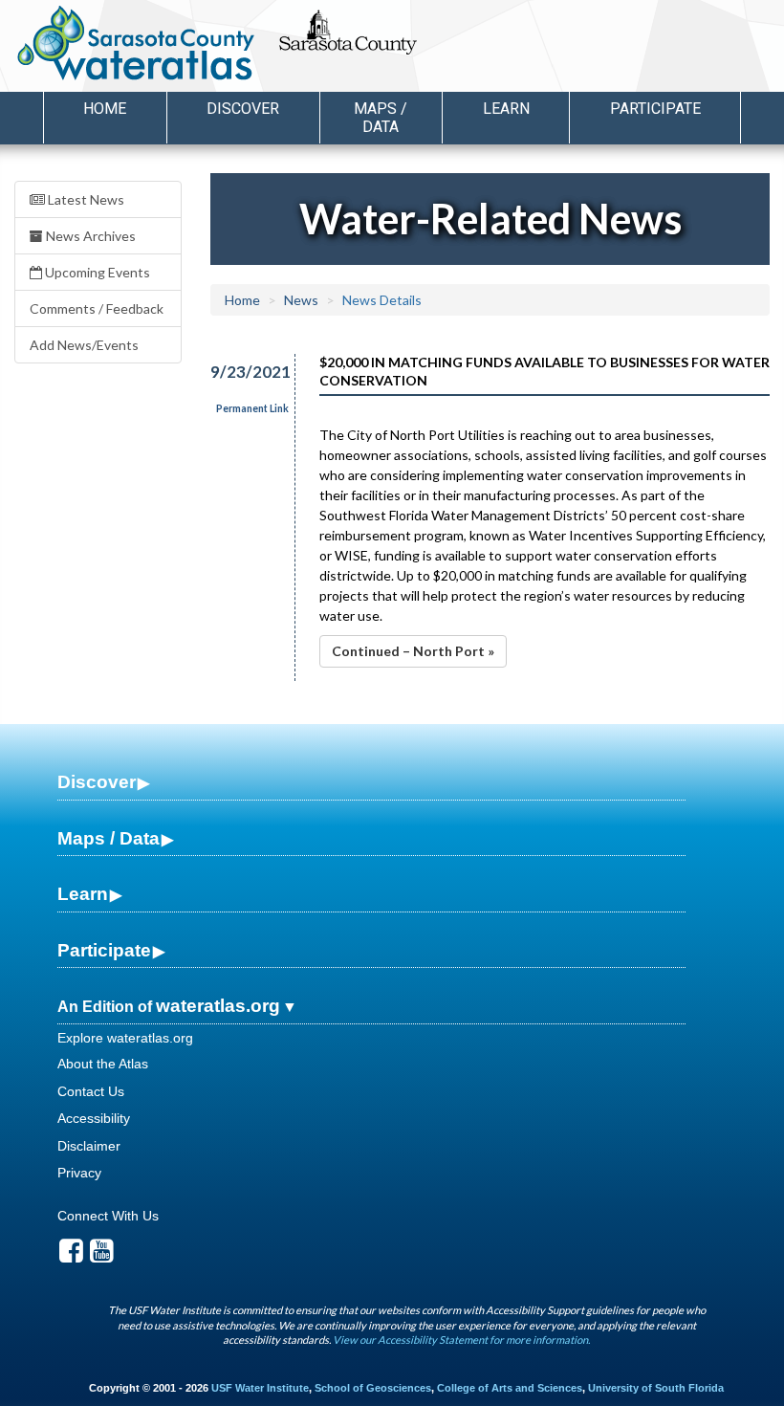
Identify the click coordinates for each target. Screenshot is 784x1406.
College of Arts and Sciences (509, 1388)
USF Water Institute (260, 1388)
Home (104, 108)
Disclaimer (88, 1145)
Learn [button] (506, 108)
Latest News (84, 199)
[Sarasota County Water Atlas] (137, 43)
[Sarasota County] (391, 49)
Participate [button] (655, 108)
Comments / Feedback (96, 308)
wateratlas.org (218, 1006)
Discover (96, 782)
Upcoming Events (96, 272)
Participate (104, 950)
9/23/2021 (241, 372)
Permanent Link (252, 408)
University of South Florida (656, 1388)
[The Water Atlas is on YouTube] (102, 1255)
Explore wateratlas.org (125, 1037)
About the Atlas (102, 1063)
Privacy (79, 1172)
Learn (82, 894)
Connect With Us (108, 1215)
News (301, 300)
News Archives (89, 236)
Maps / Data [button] (380, 117)
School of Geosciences (373, 1388)
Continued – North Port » (413, 651)
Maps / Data (108, 838)
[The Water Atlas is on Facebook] (71, 1255)
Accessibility (93, 1118)
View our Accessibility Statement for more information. (461, 1339)
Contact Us (90, 1091)
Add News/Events (84, 345)
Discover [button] (243, 108)
